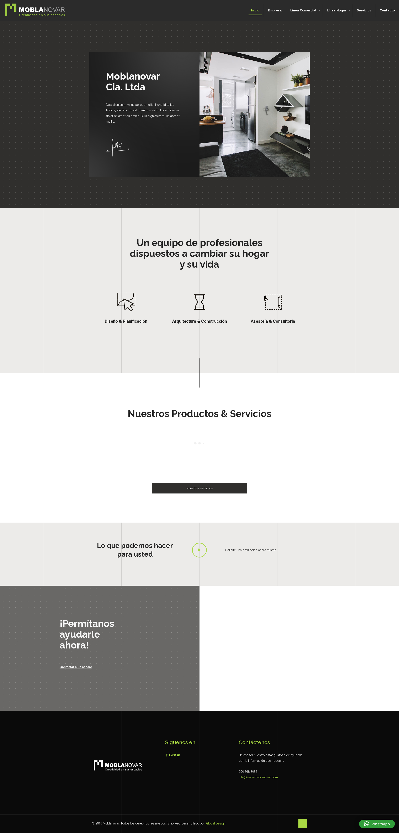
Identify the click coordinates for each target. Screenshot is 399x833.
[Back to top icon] (302, 823)
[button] (377, 824)
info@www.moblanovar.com (258, 777)
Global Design (215, 823)
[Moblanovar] (35, 10)
